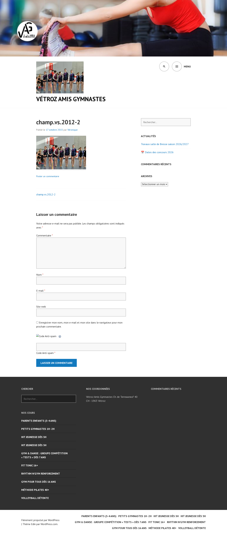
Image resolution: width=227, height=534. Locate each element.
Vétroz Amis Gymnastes (71, 99)
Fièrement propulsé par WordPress (40, 520)
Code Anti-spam (45, 353)
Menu (187, 66)
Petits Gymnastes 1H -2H (38, 428)
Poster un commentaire (47, 176)
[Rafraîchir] (60, 336)
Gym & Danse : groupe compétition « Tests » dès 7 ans (44, 455)
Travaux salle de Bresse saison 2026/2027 (165, 144)
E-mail (40, 290)
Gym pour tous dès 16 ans (38, 481)
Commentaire (44, 235)
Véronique (72, 129)
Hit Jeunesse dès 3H (33, 437)
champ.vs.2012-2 (46, 194)
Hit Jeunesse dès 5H (33, 445)
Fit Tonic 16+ (29, 465)
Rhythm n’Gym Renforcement (40, 473)
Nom (39, 274)
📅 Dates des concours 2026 (157, 152)
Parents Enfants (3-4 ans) (38, 420)
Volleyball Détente (35, 498)
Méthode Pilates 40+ (35, 489)
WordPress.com (49, 524)
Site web (41, 306)
